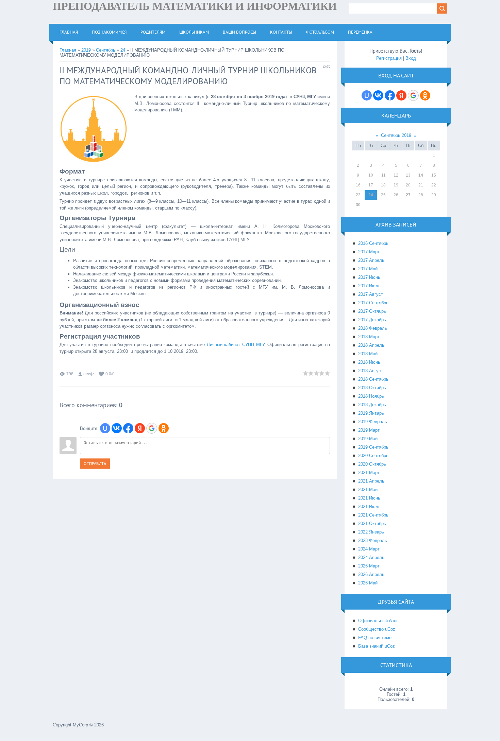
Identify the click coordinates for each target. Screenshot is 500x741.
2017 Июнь (369, 277)
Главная (68, 50)
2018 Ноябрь (371, 396)
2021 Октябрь (372, 523)
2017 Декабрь (372, 319)
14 (420, 175)
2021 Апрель (371, 481)
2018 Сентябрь (373, 379)
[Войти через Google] (151, 428)
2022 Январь (371, 532)
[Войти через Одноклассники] (164, 428)
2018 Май (368, 353)
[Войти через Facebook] (128, 428)
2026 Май (368, 582)
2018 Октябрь (372, 387)
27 (408, 195)
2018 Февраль (372, 328)
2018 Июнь (369, 362)
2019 (86, 50)
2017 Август (370, 294)
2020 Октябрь (372, 464)
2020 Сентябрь (373, 455)
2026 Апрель (371, 574)
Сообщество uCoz (376, 629)
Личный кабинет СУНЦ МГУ (235, 344)
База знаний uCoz (376, 646)
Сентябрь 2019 (396, 135)
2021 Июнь (369, 498)
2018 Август (370, 370)
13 (408, 175)
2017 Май (368, 268)
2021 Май (368, 489)
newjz (88, 374)
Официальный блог (378, 620)
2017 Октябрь (372, 311)
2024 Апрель (371, 557)
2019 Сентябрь (373, 447)
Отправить (95, 464)
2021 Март (369, 472)
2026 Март (369, 565)
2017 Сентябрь (373, 302)
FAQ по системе (374, 637)
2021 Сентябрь (373, 515)
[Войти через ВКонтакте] (117, 428)
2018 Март (369, 336)
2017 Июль (369, 285)
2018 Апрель (371, 345)
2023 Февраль (372, 540)
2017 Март (369, 251)
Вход (410, 58)
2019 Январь (371, 413)
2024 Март (369, 549)
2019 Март (369, 430)
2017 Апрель (371, 260)
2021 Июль (369, 506)
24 (122, 50)
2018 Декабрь (372, 404)
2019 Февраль (372, 421)
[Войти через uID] (105, 428)
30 (358, 204)
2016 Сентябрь (373, 243)
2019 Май (368, 438)
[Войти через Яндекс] (140, 428)
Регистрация (389, 58)
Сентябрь (105, 50)
